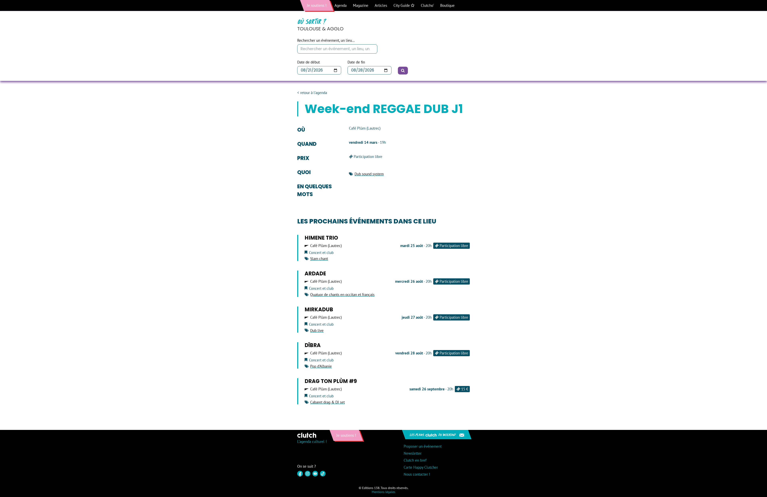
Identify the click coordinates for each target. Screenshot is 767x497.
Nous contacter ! (417, 474)
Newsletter (412, 453)
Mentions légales (383, 492)
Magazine (360, 5)
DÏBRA (313, 345)
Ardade (315, 273)
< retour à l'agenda (312, 92)
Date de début (308, 62)
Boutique (447, 5)
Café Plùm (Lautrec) (326, 245)
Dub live (317, 330)
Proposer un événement (423, 446)
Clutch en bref (415, 460)
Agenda (341, 5)
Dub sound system (369, 174)
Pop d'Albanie (321, 366)
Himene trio (321, 237)
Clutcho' (427, 5)
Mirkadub (319, 309)
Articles (381, 5)
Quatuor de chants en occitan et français (342, 294)
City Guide (402, 5)
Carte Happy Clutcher (421, 467)
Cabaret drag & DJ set (327, 402)
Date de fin (356, 62)
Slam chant (319, 258)
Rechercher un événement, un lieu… (326, 40)
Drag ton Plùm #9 (331, 381)
